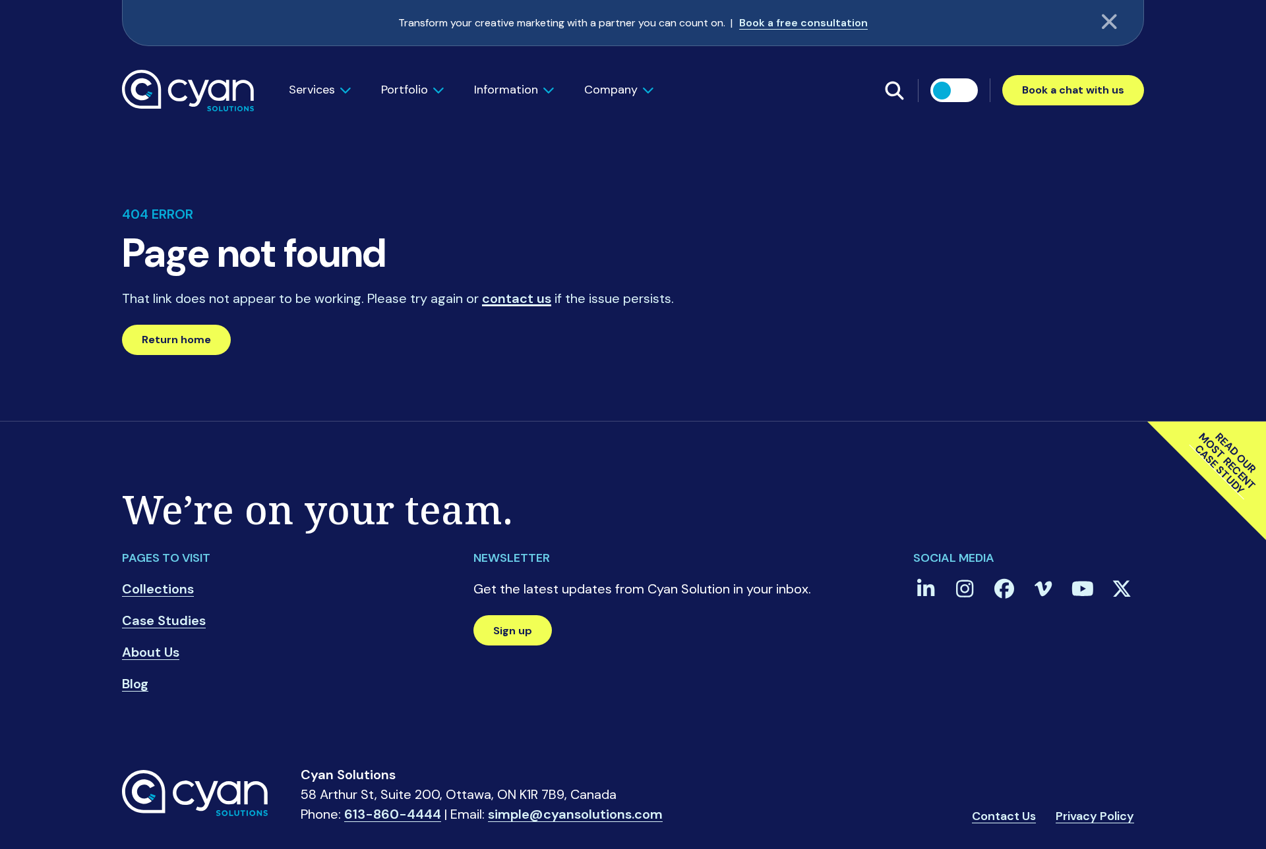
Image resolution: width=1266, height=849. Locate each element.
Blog (135, 683)
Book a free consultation (803, 23)
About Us (150, 652)
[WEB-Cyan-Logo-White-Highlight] (188, 89)
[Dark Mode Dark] (954, 90)
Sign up (512, 631)
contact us (516, 298)
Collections (158, 588)
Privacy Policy (1095, 817)
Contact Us (1004, 817)
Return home (176, 339)
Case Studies (164, 620)
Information (506, 89)
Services (312, 89)
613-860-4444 (392, 815)
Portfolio (404, 89)
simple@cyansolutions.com (575, 815)
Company (611, 89)
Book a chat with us (1073, 90)
